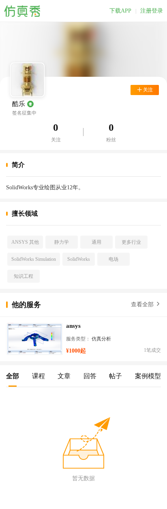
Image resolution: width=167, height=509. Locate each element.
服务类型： (78, 339)
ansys (73, 326)
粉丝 (111, 140)
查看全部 (143, 304)
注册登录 (151, 11)
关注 (56, 140)
